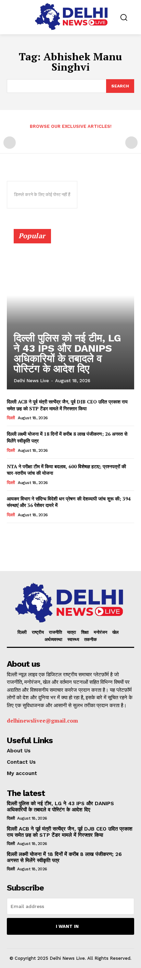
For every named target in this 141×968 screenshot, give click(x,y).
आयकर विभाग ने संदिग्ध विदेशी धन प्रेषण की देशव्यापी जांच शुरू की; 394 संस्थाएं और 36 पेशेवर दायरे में (69, 502)
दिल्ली (11, 417)
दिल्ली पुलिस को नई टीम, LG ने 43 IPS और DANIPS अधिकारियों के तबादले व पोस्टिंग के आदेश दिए (67, 353)
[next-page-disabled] (131, 142)
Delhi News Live (31, 380)
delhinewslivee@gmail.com (42, 720)
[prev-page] (9, 142)
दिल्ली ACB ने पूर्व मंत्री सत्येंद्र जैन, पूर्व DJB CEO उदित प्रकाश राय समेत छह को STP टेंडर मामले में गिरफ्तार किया (67, 405)
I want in (67, 926)
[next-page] (22, 532)
